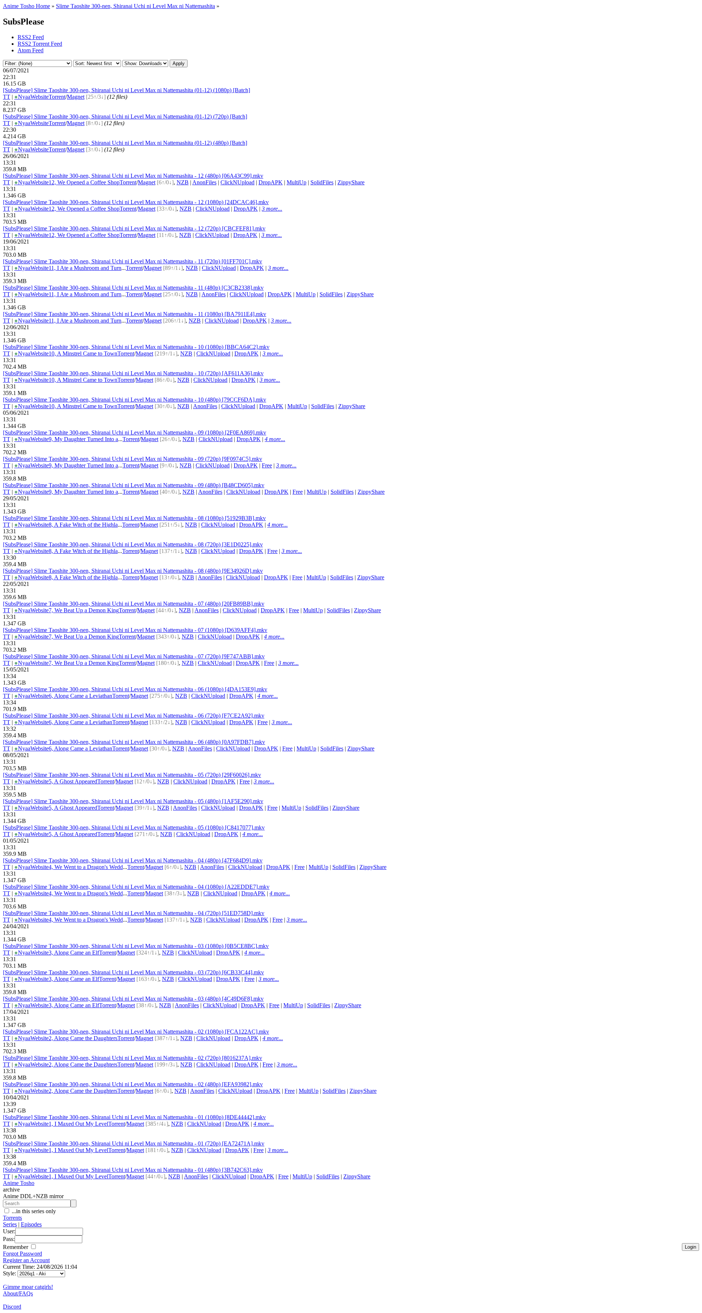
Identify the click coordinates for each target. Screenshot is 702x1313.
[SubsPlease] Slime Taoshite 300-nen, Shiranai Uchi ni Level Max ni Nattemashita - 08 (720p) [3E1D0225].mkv (133, 544)
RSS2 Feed (31, 37)
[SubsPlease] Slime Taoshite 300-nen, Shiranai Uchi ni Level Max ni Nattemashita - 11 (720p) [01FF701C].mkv (132, 261)
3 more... (272, 209)
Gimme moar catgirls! (28, 1287)
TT (6, 97)
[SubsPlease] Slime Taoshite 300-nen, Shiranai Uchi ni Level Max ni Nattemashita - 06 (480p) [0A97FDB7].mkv (134, 742)
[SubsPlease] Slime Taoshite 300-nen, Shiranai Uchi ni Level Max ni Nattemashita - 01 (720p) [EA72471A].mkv (133, 1143)
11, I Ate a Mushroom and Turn (85, 268)
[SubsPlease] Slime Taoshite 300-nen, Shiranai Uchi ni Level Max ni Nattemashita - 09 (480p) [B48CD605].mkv (133, 485)
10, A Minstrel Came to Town (83, 353)
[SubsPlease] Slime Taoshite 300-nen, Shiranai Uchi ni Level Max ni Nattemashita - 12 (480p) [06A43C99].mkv (133, 176)
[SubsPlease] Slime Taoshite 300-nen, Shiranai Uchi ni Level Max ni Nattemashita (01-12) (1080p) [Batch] (126, 90)
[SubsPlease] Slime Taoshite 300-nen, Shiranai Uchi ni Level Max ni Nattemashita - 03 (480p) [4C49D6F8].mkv (133, 999)
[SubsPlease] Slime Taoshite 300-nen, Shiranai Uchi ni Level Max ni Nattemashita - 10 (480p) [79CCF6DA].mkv (134, 399)
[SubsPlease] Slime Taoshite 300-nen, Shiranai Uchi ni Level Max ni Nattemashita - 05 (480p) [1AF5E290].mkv (133, 801)
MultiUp (296, 182)
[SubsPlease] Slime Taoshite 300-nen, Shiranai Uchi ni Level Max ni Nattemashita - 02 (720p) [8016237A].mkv (132, 1058)
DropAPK (270, 182)
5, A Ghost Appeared (73, 781)
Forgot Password (22, 1253)
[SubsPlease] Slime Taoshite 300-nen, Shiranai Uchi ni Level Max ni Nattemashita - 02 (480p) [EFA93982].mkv (133, 1084)
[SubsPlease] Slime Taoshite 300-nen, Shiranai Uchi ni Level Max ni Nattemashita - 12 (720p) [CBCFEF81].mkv (134, 228)
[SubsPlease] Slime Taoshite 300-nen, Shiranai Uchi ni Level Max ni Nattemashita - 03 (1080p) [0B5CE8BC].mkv (136, 946)
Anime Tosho (18, 1183)
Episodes (31, 1224)
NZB (183, 182)
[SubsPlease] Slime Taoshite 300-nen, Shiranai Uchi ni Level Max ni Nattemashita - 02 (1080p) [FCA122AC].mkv (136, 1031)
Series (10, 1224)
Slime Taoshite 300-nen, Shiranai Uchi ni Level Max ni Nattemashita (135, 6)
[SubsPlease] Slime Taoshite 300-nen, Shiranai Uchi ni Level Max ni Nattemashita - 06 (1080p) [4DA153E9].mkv (135, 689)
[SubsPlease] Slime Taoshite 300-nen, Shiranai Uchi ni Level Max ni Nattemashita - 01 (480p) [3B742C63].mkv (133, 1170)
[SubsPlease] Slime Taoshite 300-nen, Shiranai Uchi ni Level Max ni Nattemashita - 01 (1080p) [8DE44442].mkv (134, 1117)
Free (267, 465)
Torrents (12, 1218)
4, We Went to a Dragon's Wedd (86, 867)
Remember (16, 1247)
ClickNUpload (237, 182)
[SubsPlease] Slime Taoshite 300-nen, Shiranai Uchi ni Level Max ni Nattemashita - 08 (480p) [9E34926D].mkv (133, 571)
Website (39, 97)
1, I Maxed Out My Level (78, 1124)
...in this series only (33, 1211)
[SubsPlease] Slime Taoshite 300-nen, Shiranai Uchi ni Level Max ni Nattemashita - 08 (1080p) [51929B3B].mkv (134, 518)
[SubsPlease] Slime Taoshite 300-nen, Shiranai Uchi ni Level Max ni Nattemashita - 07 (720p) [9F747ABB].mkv (134, 656)
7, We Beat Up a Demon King (84, 610)
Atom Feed (31, 50)
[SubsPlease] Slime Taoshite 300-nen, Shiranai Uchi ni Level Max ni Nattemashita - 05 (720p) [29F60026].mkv (132, 775)
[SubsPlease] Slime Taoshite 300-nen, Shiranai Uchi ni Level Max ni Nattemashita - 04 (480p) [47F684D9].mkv (133, 860)
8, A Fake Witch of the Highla (83, 525)
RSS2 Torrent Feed (40, 44)
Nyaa (22, 97)
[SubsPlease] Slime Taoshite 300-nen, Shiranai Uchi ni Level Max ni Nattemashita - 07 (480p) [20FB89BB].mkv (133, 604)
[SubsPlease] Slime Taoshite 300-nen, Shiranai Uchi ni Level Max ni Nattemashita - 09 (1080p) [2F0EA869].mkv (134, 432)
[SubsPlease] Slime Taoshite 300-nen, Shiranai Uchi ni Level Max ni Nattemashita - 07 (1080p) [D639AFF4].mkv (135, 630)
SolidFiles (321, 182)
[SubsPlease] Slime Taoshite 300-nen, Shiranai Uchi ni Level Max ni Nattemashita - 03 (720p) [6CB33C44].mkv (133, 972)
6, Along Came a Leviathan (80, 696)
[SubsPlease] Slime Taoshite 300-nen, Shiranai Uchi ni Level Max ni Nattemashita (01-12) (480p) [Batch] (125, 143)
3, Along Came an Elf (74, 952)
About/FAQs (18, 1293)
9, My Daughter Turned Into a (83, 439)
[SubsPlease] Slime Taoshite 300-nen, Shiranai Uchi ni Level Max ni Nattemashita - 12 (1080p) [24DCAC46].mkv (136, 202)
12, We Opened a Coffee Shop (84, 182)
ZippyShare (351, 182)
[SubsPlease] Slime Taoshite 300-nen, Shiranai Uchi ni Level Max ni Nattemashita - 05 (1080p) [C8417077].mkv (134, 827)
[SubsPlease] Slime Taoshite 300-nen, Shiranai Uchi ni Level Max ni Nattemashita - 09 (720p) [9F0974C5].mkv (132, 459)
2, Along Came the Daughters (83, 1038)
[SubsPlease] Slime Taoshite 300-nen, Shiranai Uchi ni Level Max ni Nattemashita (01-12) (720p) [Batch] (125, 116)
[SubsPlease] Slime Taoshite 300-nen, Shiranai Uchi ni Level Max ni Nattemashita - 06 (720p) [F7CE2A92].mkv (133, 715)
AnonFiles (204, 182)
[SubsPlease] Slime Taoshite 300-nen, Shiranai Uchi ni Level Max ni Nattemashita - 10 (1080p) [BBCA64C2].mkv (136, 347)
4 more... (275, 439)
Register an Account (26, 1260)
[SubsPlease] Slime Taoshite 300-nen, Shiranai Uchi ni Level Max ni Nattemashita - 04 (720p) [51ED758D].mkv (133, 913)
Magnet (75, 97)
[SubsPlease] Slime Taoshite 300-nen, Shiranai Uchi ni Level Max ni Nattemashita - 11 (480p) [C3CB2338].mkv (133, 288)
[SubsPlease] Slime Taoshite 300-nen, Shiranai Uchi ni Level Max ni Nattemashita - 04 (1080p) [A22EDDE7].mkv (136, 887)
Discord (12, 1306)
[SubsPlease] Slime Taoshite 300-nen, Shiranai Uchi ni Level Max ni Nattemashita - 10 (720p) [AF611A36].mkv (133, 373)
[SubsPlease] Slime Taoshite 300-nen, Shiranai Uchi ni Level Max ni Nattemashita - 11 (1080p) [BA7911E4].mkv (134, 314)
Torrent (57, 97)
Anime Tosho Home (26, 6)
